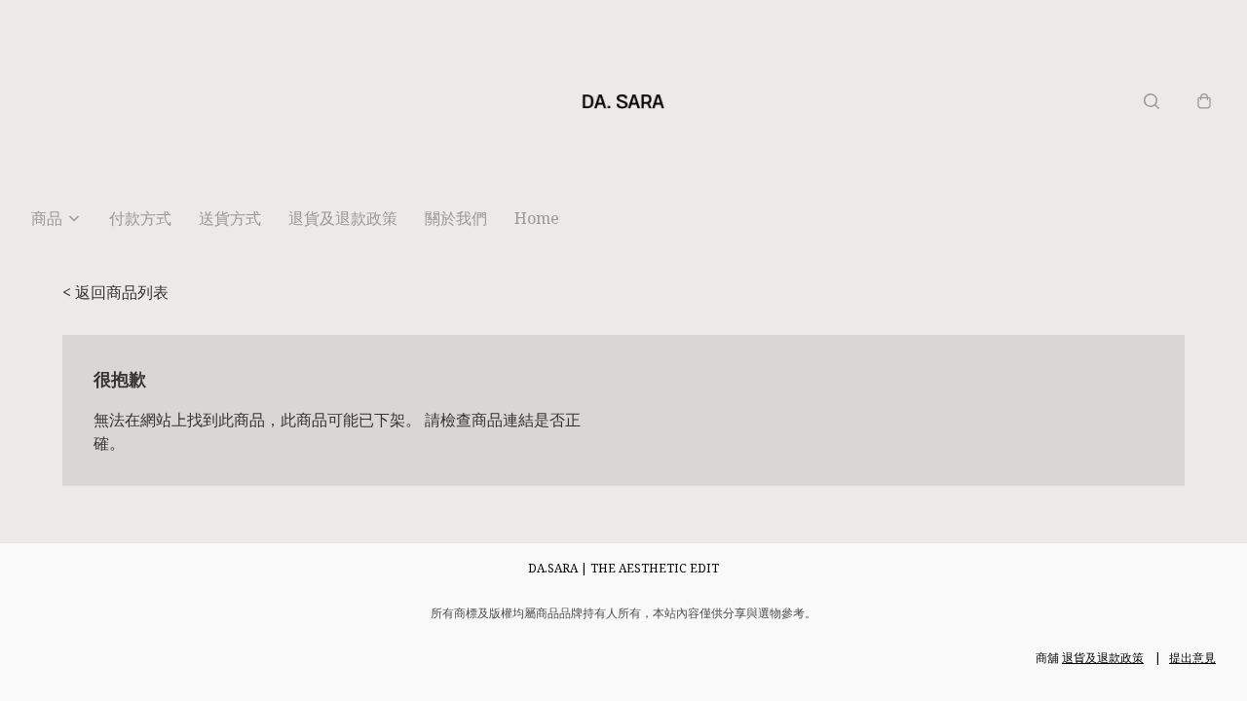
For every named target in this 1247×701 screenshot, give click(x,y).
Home (536, 218)
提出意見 (1192, 657)
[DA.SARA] (623, 101)
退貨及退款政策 (342, 218)
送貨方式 (230, 218)
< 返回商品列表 (115, 292)
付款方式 (140, 218)
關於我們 (456, 218)
